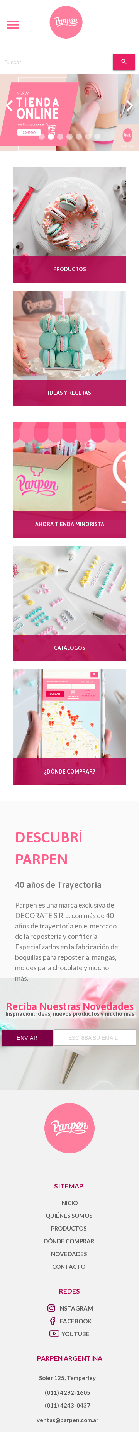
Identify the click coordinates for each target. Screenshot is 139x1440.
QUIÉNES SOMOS (69, 1215)
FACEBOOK (76, 1321)
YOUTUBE (75, 1333)
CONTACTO (68, 1266)
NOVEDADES (69, 1253)
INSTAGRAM (75, 1308)
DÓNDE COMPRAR (69, 1241)
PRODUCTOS (68, 1228)
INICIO (69, 1202)
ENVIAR (27, 1038)
